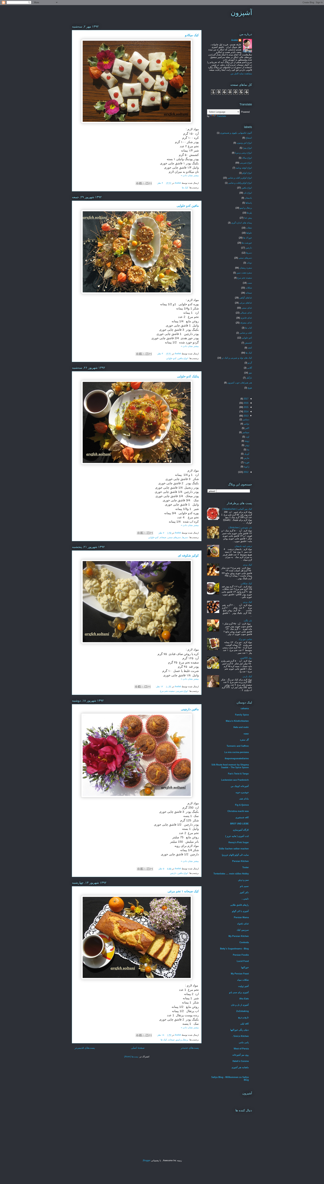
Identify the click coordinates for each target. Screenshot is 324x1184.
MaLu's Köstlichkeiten (237, 721)
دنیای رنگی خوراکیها (239, 1030)
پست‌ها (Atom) (131, 1056)
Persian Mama (241, 917)
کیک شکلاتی (246, 583)
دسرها (185, 537)
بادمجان (248, 198)
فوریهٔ (246, 462)
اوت (247, 436)
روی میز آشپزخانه (240, 1055)
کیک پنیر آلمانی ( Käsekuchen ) (237, 509)
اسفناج (249, 137)
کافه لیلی (244, 1023)
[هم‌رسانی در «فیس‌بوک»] (140, 183)
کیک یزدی (247, 564)
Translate (221, 116)
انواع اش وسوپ (244, 143)
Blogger (146, 1160)
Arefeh (234, 40)
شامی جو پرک (245, 639)
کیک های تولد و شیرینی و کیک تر (237, 358)
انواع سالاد (247, 158)
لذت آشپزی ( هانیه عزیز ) (237, 836)
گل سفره (244, 739)
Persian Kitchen (240, 861)
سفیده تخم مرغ (167, 691)
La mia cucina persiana (236, 752)
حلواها (249, 233)
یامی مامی (244, 1042)
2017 (245, 398)
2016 (245, 403)
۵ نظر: (160, 868)
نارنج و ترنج (243, 1017)
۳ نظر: (159, 353)
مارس (246, 458)
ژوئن (246, 445)
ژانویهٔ (246, 466)
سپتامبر (245, 432)
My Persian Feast (240, 973)
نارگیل (249, 377)
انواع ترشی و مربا (243, 153)
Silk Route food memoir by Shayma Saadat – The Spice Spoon (230, 766)
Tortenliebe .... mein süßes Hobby (231, 873)
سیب (249, 283)
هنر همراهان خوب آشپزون (239, 382)
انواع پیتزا (247, 148)
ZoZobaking (242, 1011)
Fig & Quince (242, 805)
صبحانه (163, 537)
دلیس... (245, 898)
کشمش (248, 343)
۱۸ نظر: (160, 1035)
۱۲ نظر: (159, 686)
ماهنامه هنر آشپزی (240, 1067)
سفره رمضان (245, 268)
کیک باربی (247, 676)
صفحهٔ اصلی (138, 1047)
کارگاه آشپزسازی (241, 830)
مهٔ (247, 449)
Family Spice (242, 714)
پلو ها (249, 212)
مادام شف (244, 798)
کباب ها (248, 327)
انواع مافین (183, 358)
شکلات (249, 287)
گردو (250, 362)
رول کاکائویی (246, 658)
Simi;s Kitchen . (240, 1036)
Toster (245, 867)
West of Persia (241, 1048)
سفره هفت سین (244, 272)
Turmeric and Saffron (238, 746)
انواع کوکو (247, 173)
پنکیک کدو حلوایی (188, 376)
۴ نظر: (159, 183)
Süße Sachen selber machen (234, 848)
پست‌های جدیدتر (190, 1047)
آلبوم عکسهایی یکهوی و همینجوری (236, 133)
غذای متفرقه (246, 322)
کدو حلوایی (171, 358)
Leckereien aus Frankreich (235, 780)
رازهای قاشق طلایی (239, 905)
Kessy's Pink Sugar (238, 842)
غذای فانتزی (246, 318)
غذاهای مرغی (245, 302)
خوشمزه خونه (242, 792)
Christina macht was (238, 811)
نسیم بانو (244, 886)
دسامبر (245, 419)
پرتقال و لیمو (182, 1039)
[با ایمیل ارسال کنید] (150, 183)
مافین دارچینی (190, 709)
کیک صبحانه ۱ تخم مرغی (183, 891)
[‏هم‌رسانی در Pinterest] (137, 183)
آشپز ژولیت (243, 986)
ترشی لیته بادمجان (243, 546)
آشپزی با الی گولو (240, 911)
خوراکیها (245, 967)
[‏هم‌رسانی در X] (143, 183)
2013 (245, 415)
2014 (245, 411)
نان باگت (248, 620)
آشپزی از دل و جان (240, 1005)
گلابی (249, 368)
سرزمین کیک (243, 930)
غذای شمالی (246, 312)
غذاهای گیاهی (245, 297)
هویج (250, 387)
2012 (245, 472)
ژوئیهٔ (246, 441)
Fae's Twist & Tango (238, 773)
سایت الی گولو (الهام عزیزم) (235, 855)
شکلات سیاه (243, 980)
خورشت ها (247, 243)
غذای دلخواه (243, 923)
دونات (249, 262)
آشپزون (241, 12)
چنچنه (246, 733)
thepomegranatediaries (237, 758)
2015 (245, 407)
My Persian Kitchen (238, 936)
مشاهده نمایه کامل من (241, 73)
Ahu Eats (244, 998)
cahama (245, 708)
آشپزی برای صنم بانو (239, 992)
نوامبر (246, 423)
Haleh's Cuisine (241, 1061)
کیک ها (185, 187)
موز (250, 372)
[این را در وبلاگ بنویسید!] (147, 183)
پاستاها (249, 202)
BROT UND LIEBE (239, 823)
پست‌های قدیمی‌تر (85, 1047)
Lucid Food (243, 961)
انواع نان (248, 193)
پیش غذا (248, 218)
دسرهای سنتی (174, 537)
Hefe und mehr (241, 727)
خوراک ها (247, 237)
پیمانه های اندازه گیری (241, 222)
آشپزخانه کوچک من (240, 786)
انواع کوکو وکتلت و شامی (240, 183)
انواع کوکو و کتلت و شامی (239, 178)
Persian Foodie (241, 955)
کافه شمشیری (242, 817)
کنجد (250, 347)
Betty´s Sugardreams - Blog (234, 948)
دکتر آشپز (244, 892)
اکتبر (246, 428)
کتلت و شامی (245, 333)
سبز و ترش (243, 880)
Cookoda (244, 942)
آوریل (246, 453)
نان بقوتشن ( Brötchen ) (240, 527)
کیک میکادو (192, 35)
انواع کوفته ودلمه (244, 168)
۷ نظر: (160, 533)
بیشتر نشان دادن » (190, 175)
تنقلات (249, 227)
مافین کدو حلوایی (188, 205)
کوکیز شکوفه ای (188, 555)
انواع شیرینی (182, 691)
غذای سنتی (246, 308)
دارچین (173, 873)
